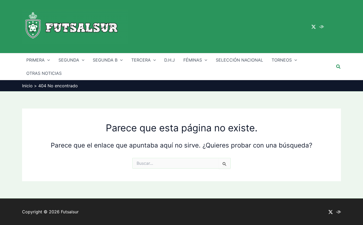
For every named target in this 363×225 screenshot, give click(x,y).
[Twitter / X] (313, 26)
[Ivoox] (321, 26)
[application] (47, 60)
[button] (338, 66)
